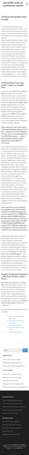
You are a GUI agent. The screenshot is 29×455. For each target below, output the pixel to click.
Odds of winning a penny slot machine (12, 400)
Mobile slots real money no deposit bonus (15, 387)
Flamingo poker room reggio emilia (13, 384)
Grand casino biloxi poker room (11, 434)
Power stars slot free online (9, 413)
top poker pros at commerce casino (12, 4)
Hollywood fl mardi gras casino (12, 374)
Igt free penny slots (7, 431)
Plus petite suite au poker (10, 380)
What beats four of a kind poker (12, 377)
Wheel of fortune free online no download (13, 406)
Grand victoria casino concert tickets (12, 403)
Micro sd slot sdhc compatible (10, 421)
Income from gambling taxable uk (11, 428)
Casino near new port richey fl (12, 359)
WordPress (20, 448)
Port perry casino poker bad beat (11, 424)
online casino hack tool (16, 332)
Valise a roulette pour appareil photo (14, 366)
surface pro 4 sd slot (15, 325)
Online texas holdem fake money (12, 363)
